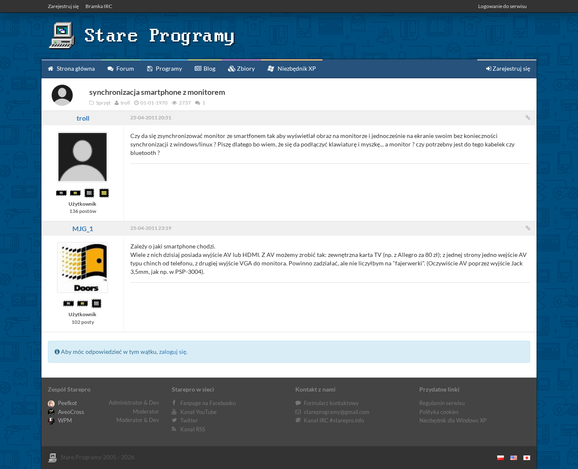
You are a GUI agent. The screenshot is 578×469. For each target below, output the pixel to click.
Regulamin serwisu (442, 403)
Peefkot (67, 403)
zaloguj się (172, 351)
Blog (208, 68)
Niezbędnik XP (296, 68)
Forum (124, 68)
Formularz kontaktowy (331, 403)
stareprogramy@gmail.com (336, 411)
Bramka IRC (98, 6)
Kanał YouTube (198, 411)
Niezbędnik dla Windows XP (453, 420)
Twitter (189, 420)
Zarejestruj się (63, 6)
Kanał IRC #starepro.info (334, 420)
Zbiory (245, 68)
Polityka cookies (439, 411)
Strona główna (75, 68)
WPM (64, 420)
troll (83, 118)
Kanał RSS (192, 429)
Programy (168, 68)
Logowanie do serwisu (502, 6)
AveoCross (70, 411)
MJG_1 (82, 228)
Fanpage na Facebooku (208, 403)
